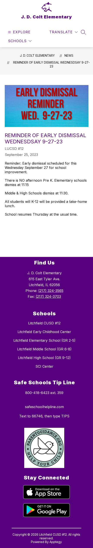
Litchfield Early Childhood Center (44, 332)
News (68, 55)
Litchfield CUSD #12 (44, 323)
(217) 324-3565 (50, 290)
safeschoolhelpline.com (44, 407)
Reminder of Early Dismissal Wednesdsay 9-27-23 (51, 64)
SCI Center (44, 366)
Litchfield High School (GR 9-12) (44, 358)
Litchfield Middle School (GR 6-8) (44, 349)
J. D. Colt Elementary (37, 55)
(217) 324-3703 (48, 296)
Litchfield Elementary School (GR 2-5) (44, 340)
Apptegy (56, 542)
